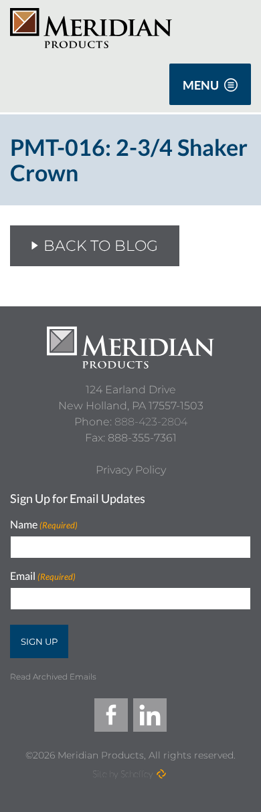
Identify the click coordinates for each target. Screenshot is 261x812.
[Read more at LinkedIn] (150, 715)
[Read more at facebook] (111, 715)
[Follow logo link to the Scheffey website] (161, 774)
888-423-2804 (150, 421)
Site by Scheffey (122, 773)
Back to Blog (101, 246)
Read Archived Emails (53, 677)
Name (44, 524)
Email (43, 576)
